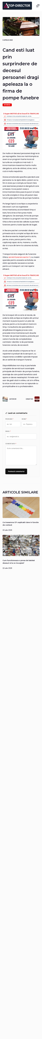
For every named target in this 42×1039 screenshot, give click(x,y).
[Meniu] (38, 5)
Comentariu (10, 444)
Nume (24, 419)
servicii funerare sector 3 (19, 257)
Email (8, 431)
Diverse (7, 105)
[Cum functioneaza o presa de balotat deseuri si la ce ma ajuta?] (21, 545)
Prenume (9, 419)
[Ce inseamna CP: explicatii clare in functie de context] (21, 507)
